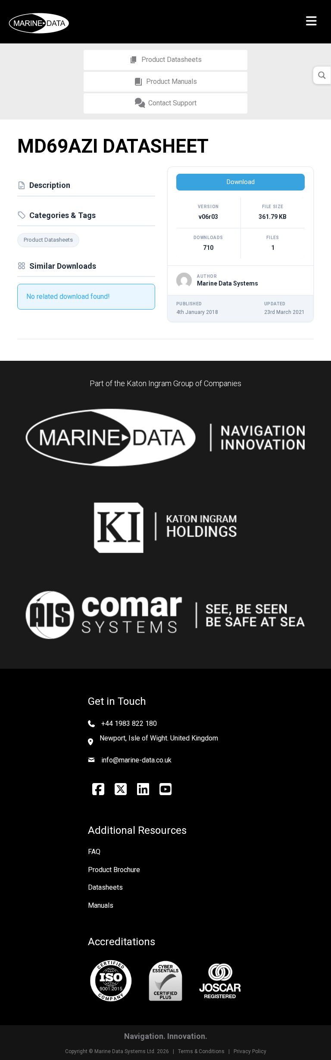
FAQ (94, 852)
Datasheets (105, 887)
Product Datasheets (48, 240)
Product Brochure (114, 870)
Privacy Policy (250, 1051)
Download (241, 182)
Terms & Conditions (201, 1051)
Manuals (100, 905)
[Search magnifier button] (321, 75)
